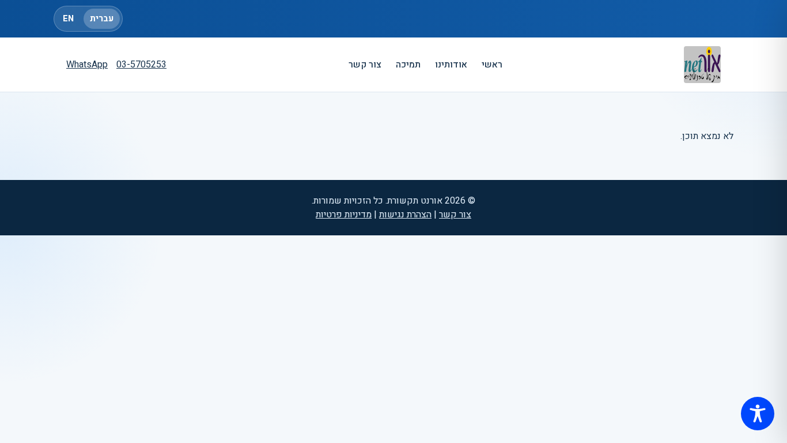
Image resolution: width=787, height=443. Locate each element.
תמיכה (408, 65)
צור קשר (365, 65)
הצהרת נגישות (405, 215)
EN (68, 19)
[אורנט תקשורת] (702, 64)
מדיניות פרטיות (344, 215)
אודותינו (451, 65)
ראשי (492, 65)
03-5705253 (141, 65)
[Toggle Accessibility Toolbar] (757, 413)
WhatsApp (87, 65)
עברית (101, 19)
